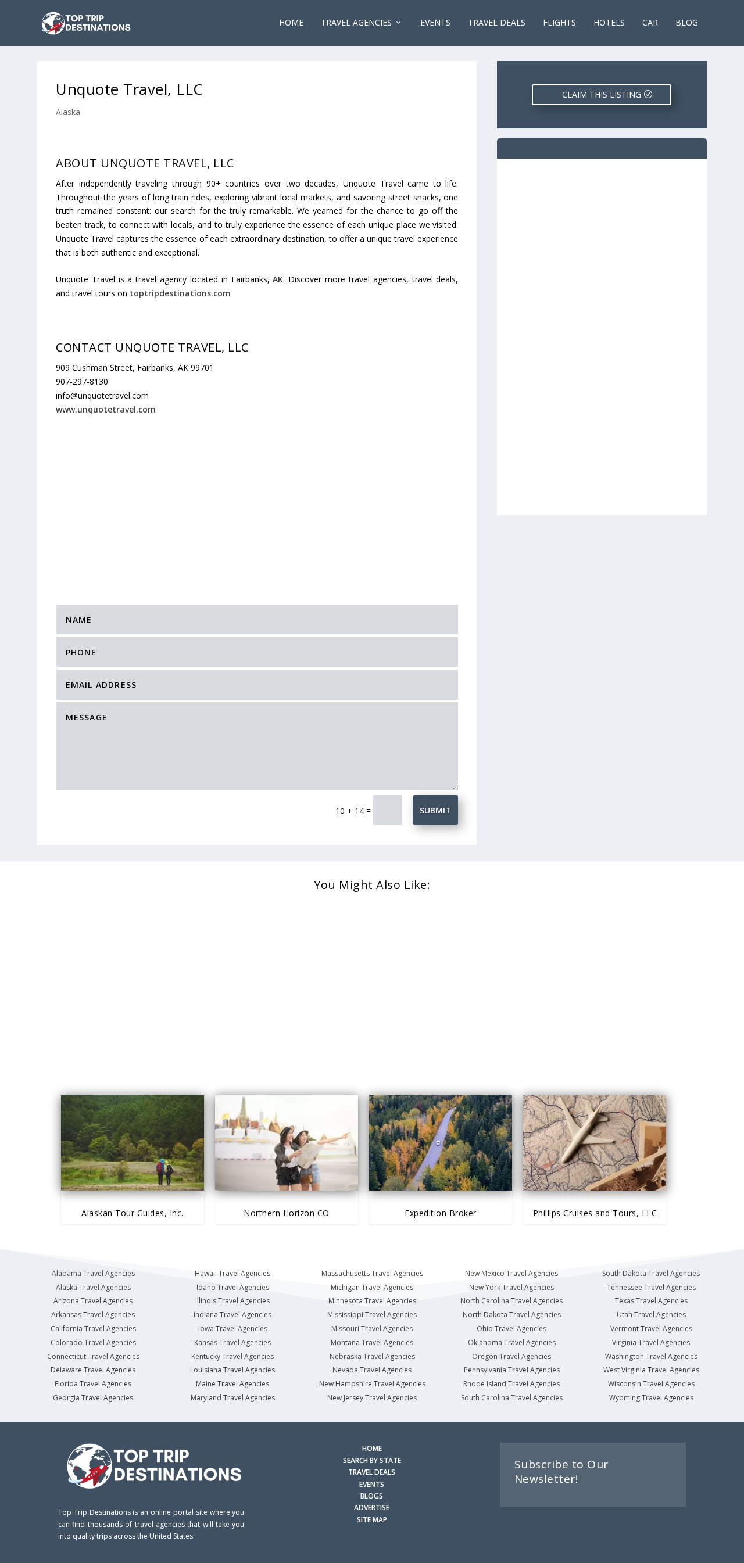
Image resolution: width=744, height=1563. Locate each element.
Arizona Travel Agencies (93, 1301)
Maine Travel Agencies (232, 1384)
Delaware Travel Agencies (93, 1370)
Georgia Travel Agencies (93, 1398)
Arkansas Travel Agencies (93, 1315)
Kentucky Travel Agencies (232, 1356)
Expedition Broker (441, 1212)
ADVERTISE (371, 1507)
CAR (650, 23)
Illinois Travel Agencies (232, 1301)
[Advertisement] (262, 502)
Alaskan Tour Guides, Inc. (132, 1212)
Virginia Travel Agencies (651, 1342)
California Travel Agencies (93, 1328)
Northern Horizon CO (287, 1212)
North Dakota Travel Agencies (512, 1315)
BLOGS (371, 1496)
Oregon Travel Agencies (511, 1356)
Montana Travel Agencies (372, 1342)
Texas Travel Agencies (651, 1301)
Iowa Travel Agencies (232, 1328)
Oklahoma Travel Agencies (512, 1342)
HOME (372, 1448)
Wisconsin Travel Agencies (651, 1384)
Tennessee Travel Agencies (651, 1287)
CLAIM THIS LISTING (601, 94)
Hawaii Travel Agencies (232, 1273)
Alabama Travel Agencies (93, 1273)
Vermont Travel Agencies (651, 1328)
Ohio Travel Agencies (511, 1328)
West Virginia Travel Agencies (651, 1370)
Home (291, 23)
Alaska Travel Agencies (93, 1287)
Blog (686, 23)
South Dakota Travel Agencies (651, 1273)
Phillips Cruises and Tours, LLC (595, 1212)
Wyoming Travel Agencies (651, 1398)
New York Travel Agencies (511, 1287)
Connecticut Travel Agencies (93, 1356)
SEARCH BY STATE (372, 1460)
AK (278, 279)
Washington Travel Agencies (651, 1356)
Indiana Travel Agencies (232, 1315)
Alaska (68, 111)
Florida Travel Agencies (93, 1384)
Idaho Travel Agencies (232, 1287)
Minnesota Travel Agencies (372, 1301)
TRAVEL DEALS (371, 1472)
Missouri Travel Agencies (372, 1328)
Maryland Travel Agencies (233, 1398)
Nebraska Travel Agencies (372, 1356)
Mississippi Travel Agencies (372, 1315)
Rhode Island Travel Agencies (511, 1384)
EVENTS (435, 23)
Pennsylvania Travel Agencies (512, 1370)
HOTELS (609, 23)
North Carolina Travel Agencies (511, 1301)
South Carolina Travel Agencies (512, 1398)
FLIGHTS (559, 23)
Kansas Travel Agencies (232, 1342)
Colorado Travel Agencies (93, 1342)
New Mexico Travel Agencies (511, 1273)
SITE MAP (372, 1520)
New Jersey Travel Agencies (372, 1398)
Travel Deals (496, 23)
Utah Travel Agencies (651, 1315)
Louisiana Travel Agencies (232, 1370)
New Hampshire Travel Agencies (372, 1384)
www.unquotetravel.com (106, 409)
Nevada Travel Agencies (372, 1370)
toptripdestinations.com (180, 293)
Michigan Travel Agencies (372, 1287)
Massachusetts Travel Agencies (372, 1273)
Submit (435, 810)
